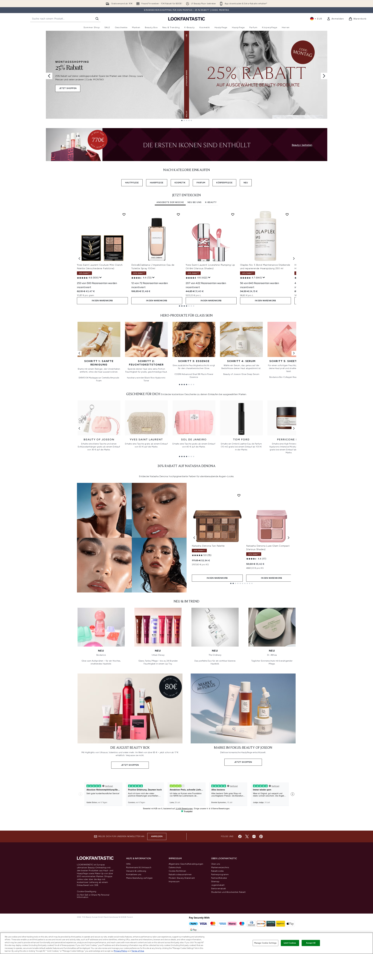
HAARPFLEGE (156, 182)
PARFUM (201, 182)
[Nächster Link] (294, 353)
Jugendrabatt (218, 885)
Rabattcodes (217, 871)
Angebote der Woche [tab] (170, 202)
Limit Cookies (290, 943)
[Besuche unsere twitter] (246, 836)
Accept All (310, 943)
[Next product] (288, 537)
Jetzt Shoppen (68, 88)
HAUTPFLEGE (132, 182)
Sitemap (215, 881)
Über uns (215, 864)
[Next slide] (324, 76)
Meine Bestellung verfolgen (139, 878)
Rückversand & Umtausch (138, 867)
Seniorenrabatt (218, 888)
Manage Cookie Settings (265, 943)
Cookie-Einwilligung (86, 891)
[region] (186, 943)
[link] (335, 19)
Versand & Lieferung (136, 871)
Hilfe (128, 864)
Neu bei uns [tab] (194, 202)
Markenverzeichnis (220, 867)
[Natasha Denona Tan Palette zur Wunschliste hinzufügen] (238, 495)
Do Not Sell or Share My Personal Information (93, 896)
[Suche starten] (97, 18)
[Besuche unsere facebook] (239, 836)
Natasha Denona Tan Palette (208, 545)
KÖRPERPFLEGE (224, 182)
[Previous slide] (49, 76)
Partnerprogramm (220, 874)
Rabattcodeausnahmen (180, 874)
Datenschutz (175, 867)
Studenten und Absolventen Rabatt (228, 892)
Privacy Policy (120, 951)
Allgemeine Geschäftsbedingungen (186, 864)
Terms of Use (137, 951)
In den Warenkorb (102, 300)
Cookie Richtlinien (177, 871)
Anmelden (157, 836)
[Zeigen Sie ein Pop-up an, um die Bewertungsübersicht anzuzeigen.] (100, 277)
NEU (246, 182)
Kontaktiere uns (133, 874)
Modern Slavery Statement (182, 878)
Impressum (174, 881)
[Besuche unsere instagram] (254, 836)
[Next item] (294, 258)
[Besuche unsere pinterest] (261, 836)
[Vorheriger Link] (79, 353)
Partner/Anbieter (219, 878)
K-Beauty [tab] (211, 202)
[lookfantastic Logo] (186, 19)
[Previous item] (79, 258)
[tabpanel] (186, 259)
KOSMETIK (180, 182)
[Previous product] (194, 537)
